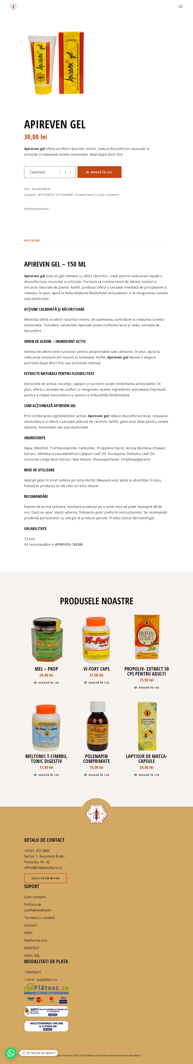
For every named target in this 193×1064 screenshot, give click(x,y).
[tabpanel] (57, 59)
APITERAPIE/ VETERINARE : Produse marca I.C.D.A (71, 194)
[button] (11, 1053)
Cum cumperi (35, 897)
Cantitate (37, 172)
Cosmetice (112, 194)
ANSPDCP (31, 948)
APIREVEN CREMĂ (69, 544)
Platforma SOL (36, 940)
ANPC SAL (32, 955)
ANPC (28, 933)
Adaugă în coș (101, 172)
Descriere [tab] (32, 240)
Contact (30, 925)
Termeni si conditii (39, 917)
